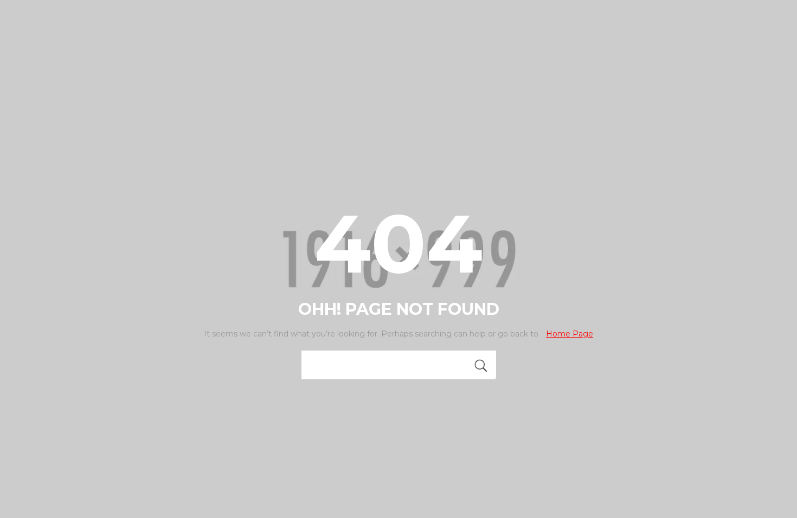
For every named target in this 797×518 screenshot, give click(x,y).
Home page (569, 334)
